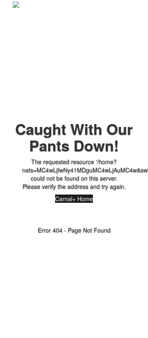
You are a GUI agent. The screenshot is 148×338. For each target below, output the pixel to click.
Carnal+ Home (74, 199)
